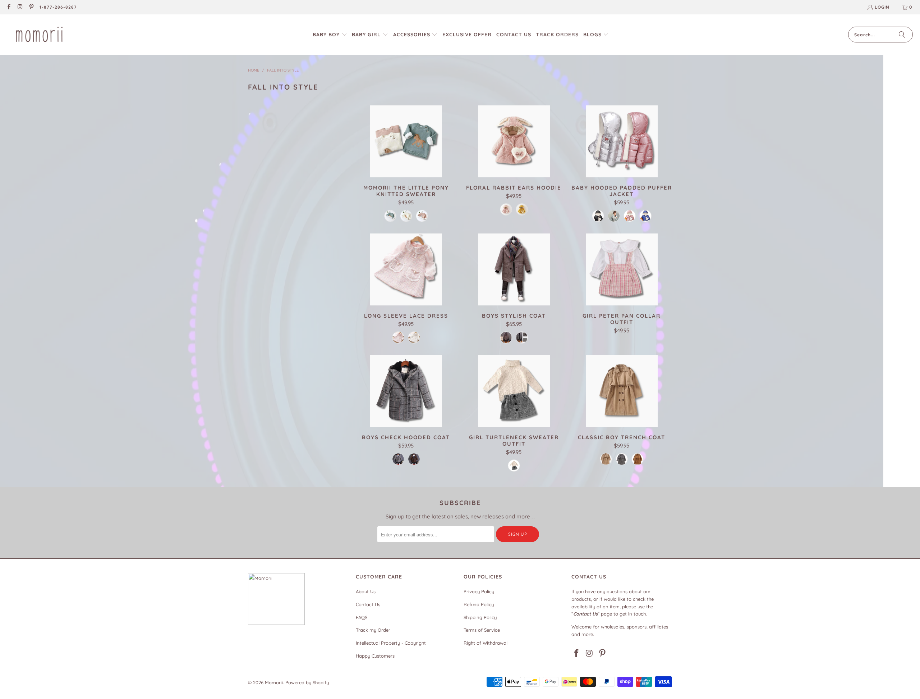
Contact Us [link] (368, 604)
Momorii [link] (274, 682)
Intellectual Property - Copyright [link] (391, 643)
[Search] (902, 34)
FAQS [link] (361, 617)
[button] (330, 35)
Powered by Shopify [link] (307, 682)
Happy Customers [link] (375, 656)
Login (882, 7)
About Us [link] (366, 591)
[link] (8, 7)
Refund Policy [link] (479, 604)
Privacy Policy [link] (479, 591)
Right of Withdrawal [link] (485, 643)
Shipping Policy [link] (480, 617)
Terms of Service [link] (482, 630)
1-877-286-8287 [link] (58, 7)
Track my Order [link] (373, 630)
